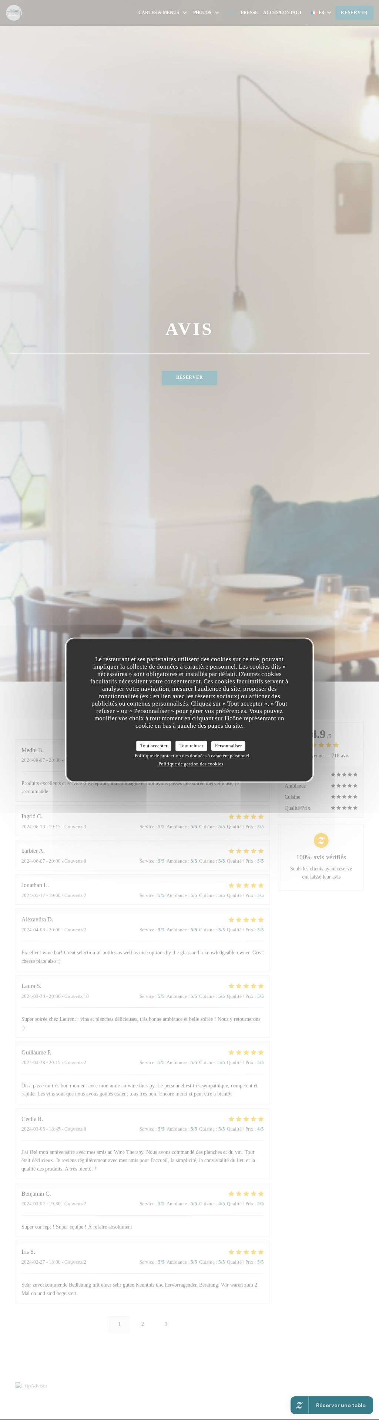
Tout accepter (153, 745)
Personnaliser (228, 745)
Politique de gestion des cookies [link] (190, 764)
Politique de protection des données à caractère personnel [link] (192, 755)
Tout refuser (191, 745)
